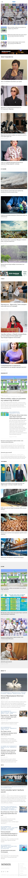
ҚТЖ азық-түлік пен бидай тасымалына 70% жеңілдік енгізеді (14, 508)
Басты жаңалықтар (10, 9)
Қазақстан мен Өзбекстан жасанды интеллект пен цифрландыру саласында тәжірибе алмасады (12, 484)
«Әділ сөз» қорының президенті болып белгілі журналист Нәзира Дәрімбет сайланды (12, 163)
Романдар (9, 693)
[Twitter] (4, 871)
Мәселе (2, 713)
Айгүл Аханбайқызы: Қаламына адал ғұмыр (11, 81)
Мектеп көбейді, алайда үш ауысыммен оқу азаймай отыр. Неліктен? (17, 28)
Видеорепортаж (16, 692)
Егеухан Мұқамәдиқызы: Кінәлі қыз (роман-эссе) (12, 697)
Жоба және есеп (23, 875)
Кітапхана (3, 693)
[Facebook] (2, 871)
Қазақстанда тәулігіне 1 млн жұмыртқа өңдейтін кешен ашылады (14, 533)
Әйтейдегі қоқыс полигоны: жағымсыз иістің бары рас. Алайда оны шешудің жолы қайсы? (8, 752)
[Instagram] (5, 871)
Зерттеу (21, 873)
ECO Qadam (3, 169)
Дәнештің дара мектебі (6, 452)
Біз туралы (22, 863)
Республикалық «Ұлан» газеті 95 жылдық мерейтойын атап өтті (9, 813)
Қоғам (15, 10)
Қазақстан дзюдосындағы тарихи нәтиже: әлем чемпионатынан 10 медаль (14, 15)
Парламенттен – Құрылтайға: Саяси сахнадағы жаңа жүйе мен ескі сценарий (14, 305)
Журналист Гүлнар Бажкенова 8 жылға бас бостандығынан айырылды (11, 108)
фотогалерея (4, 787)
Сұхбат (7, 713)
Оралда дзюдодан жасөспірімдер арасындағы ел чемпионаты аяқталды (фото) (9, 833)
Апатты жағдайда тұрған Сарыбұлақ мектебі (12, 791)
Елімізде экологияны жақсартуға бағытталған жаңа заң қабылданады (14, 215)
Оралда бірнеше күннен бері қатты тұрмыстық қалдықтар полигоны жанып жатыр (12, 191)
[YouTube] (8, 871)
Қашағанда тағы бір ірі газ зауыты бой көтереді (12, 557)
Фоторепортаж (12, 809)
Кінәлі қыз (23, 692)
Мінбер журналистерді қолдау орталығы (23, 867)
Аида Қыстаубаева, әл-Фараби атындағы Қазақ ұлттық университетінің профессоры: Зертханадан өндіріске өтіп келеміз (13, 335)
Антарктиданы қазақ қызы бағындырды (8, 851)
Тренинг (21, 871)
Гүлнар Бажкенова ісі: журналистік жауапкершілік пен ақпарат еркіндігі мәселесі (13, 366)
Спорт (12, 10)
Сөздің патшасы (17, 693)
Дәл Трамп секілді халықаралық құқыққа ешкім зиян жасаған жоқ (9, 733)
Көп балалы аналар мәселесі (19, 786)
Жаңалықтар (19, 9)
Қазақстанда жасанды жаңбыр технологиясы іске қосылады (12, 265)
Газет (2, 807)
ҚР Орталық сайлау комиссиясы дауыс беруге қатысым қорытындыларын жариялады (17, 35)
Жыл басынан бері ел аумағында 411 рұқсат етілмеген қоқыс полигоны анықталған (13, 240)
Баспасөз (3, 806)
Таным (18, 454)
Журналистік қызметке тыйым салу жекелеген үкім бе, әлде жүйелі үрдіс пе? (14, 135)
